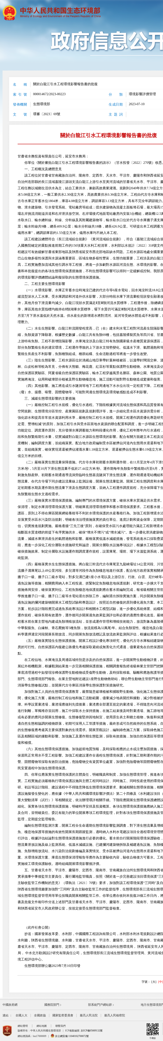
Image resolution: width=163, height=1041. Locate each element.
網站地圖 (42, 1025)
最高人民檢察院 (114, 1015)
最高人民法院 (89, 1015)
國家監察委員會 (62, 1015)
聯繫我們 (60, 1025)
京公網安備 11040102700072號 (71, 1036)
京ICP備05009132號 (92, 1030)
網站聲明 (23, 1025)
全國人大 (21, 1015)
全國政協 (40, 1015)
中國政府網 (10, 1004)
